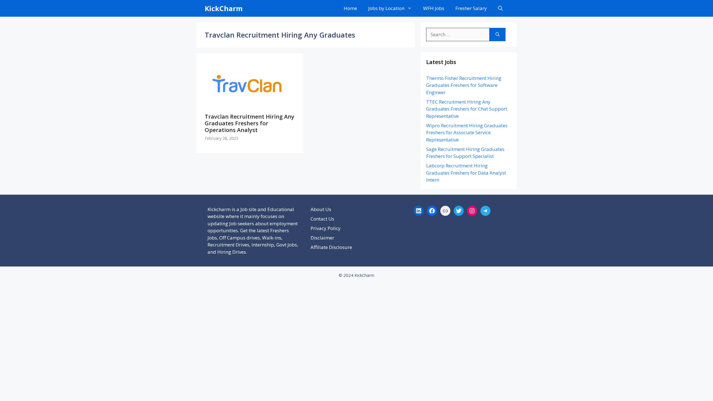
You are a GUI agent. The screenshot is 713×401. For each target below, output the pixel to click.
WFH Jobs (433, 8)
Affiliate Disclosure (331, 247)
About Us (321, 209)
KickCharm (224, 8)
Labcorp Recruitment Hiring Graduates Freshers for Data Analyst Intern (466, 172)
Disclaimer (322, 237)
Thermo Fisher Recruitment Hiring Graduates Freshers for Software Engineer (463, 85)
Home (350, 8)
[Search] (498, 34)
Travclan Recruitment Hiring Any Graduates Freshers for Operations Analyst (249, 123)
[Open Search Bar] (500, 8)
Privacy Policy (326, 228)
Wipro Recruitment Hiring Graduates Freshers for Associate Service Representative (466, 132)
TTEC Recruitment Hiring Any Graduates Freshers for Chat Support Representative (466, 109)
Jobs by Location (386, 8)
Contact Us (322, 219)
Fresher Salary (471, 8)
